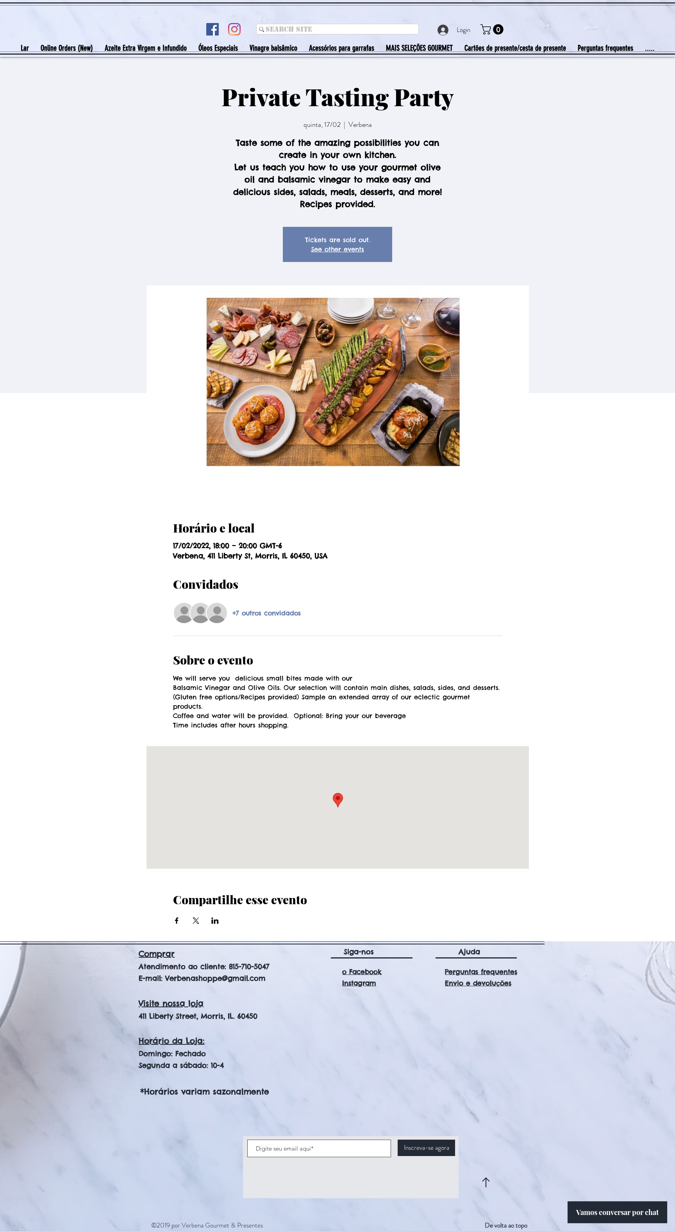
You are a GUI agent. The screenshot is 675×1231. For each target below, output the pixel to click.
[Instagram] (234, 29)
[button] (493, 29)
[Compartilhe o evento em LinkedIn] (215, 920)
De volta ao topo (506, 1225)
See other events (337, 249)
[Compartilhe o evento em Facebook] (176, 920)
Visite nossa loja (171, 1003)
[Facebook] (212, 29)
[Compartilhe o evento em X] (196, 920)
